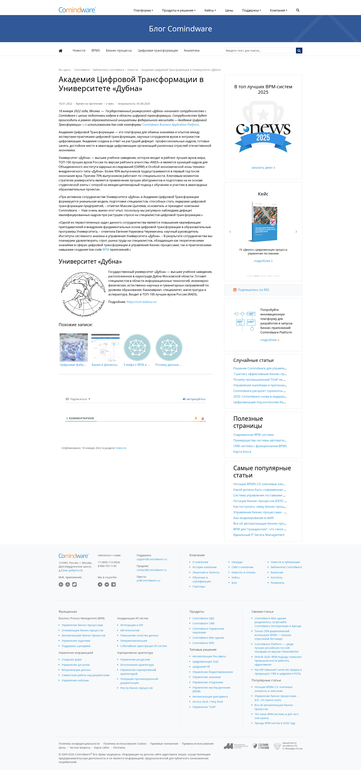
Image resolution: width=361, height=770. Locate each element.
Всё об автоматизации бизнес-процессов (263, 523)
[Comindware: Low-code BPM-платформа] (77, 10)
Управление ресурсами (135, 659)
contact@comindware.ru (152, 570)
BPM (105, 249)
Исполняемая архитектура (137, 665)
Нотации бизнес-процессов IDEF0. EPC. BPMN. (267, 501)
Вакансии (277, 572)
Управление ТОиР (204, 707)
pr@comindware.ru (148, 580)
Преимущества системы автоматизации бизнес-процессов (277, 440)
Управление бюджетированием (213, 672)
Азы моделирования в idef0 (253, 518)
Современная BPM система (253, 435)
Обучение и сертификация (202, 579)
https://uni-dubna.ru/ (142, 302)
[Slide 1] (250, 276)
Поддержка (250, 10)
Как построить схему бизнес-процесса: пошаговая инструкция (279, 506)
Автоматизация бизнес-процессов (83, 635)
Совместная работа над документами (85, 675)
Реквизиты (277, 582)
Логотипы (119, 747)
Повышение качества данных (139, 635)
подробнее (262, 261)
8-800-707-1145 (107, 566)
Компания (277, 10)
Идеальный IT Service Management (258, 535)
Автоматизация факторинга (210, 696)
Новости (79, 50)
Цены (229, 10)
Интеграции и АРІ (131, 625)
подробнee (268, 340)
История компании (205, 567)
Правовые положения (164, 743)
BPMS (96, 50)
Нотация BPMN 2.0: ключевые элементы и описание (271, 484)
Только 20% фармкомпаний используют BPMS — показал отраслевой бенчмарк (273, 635)
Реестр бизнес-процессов (136, 688)
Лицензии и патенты (206, 572)
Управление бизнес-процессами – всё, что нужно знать (274, 512)
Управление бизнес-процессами (82, 625)
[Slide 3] (263, 276)
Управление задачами (76, 640)
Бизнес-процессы (119, 50)
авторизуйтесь (196, 399)
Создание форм (72, 659)
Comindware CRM (203, 623)
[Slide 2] (256, 276)
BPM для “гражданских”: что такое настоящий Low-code (274, 529)
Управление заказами (207, 677)
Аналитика (191, 50)
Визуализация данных (76, 670)
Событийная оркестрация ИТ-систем (143, 646)
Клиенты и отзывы (244, 572)
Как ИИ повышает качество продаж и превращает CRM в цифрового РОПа (278, 671)
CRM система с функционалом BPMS (260, 446)
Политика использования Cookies (124, 743)
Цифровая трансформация (158, 50)
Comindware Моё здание (208, 637)
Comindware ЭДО (203, 618)
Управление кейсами (75, 680)
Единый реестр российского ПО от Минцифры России (292, 746)
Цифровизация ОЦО (206, 661)
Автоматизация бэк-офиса (209, 656)
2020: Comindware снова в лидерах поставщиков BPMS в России (280, 396)
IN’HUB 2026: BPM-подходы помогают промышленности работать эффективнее (278, 660)
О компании (200, 562)
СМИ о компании (242, 567)
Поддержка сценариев (76, 646)
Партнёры (199, 586)
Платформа (142, 10)
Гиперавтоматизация (133, 640)
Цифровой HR (201, 666)
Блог (234, 582)
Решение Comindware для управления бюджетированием (276, 368)
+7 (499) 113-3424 (109, 562)
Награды (237, 562)
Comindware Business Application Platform (170, 124)
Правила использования (198, 743)
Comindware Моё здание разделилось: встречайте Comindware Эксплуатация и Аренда (278, 622)
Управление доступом (75, 665)
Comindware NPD (203, 643)
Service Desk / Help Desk (208, 701)
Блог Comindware (180, 28)
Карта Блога (242, 452)
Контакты (277, 577)
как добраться (73, 570)
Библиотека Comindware (286, 567)
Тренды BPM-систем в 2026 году (275, 723)
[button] (297, 10)
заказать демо (262, 167)
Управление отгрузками (208, 682)
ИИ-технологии (130, 630)
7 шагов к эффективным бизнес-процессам (265, 374)
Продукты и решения (177, 10)
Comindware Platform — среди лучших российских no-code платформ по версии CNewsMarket (277, 648)
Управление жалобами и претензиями (261, 385)
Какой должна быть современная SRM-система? (268, 490)
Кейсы (209, 10)
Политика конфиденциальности (79, 743)
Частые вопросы (80, 747)
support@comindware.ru (152, 559)
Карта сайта (101, 747)
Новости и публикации (285, 562)
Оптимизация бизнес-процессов (82, 630)
